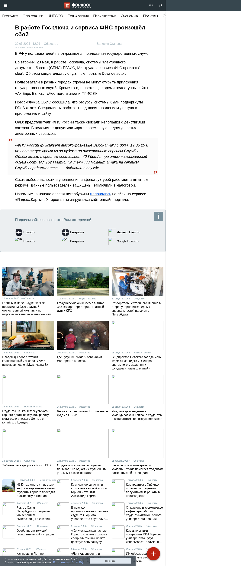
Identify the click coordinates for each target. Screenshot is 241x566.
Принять (110, 560)
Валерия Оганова (109, 43)
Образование (33, 16)
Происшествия (105, 16)
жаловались (100, 194)
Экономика (130, 16)
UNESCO (55, 16)
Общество (51, 43)
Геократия (10, 16)
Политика (150, 16)
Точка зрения (78, 16)
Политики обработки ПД (68, 562)
